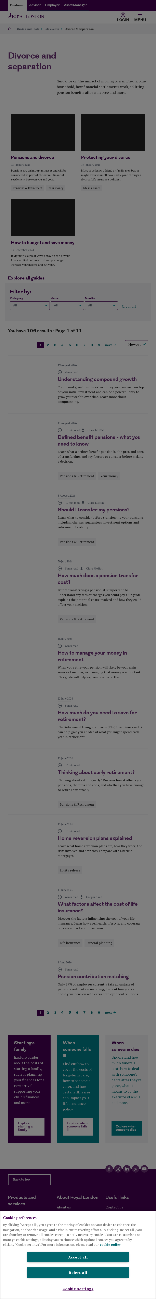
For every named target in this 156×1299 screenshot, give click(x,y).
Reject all (78, 1272)
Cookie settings (78, 1288)
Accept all (78, 1257)
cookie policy (110, 1244)
